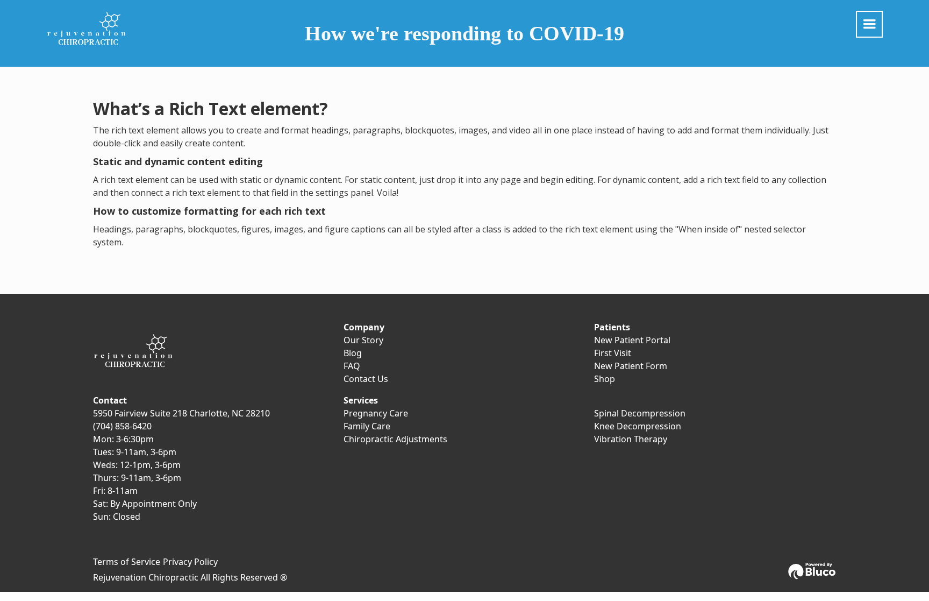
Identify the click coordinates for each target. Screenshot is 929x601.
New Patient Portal (632, 340)
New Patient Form (630, 366)
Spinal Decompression (639, 413)
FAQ (352, 366)
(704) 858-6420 (122, 426)
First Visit (612, 353)
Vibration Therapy (630, 439)
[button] (869, 24)
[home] (86, 29)
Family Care (367, 426)
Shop (604, 379)
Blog (353, 353)
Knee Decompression (637, 426)
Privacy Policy (190, 562)
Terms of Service (126, 562)
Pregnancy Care (376, 413)
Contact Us (366, 379)
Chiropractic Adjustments (395, 439)
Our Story (363, 340)
